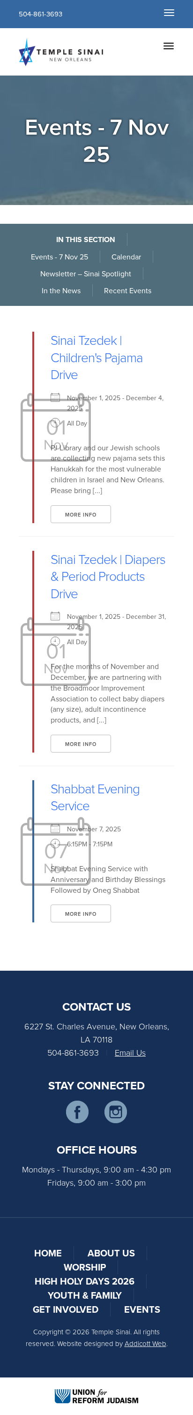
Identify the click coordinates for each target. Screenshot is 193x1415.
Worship (85, 1267)
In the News (61, 290)
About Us (111, 1253)
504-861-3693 (40, 14)
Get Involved (65, 1309)
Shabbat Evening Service (95, 796)
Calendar (126, 256)
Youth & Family (85, 1295)
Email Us (130, 1052)
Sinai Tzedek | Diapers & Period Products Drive (108, 576)
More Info (80, 514)
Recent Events (127, 290)
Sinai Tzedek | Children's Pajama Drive (97, 357)
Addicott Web (145, 1343)
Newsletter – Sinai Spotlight (85, 273)
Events (142, 1309)
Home (48, 1253)
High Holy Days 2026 (84, 1281)
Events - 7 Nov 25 (59, 256)
